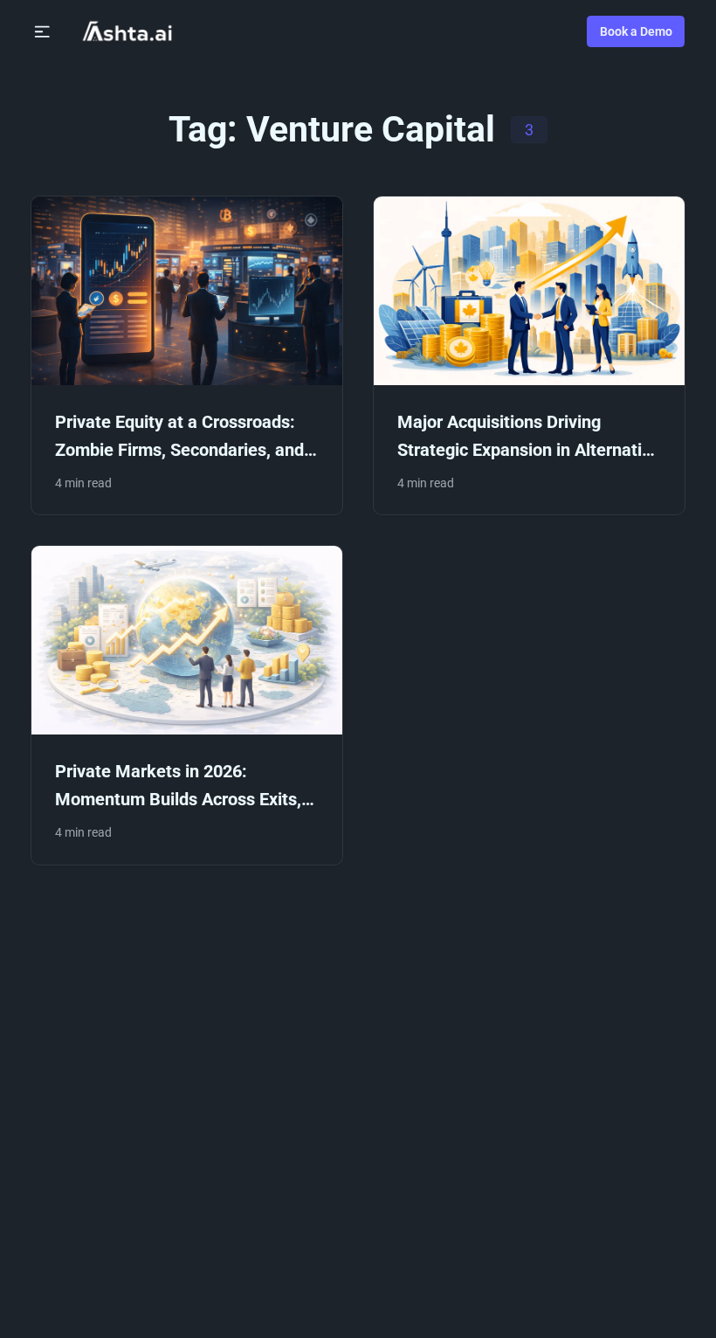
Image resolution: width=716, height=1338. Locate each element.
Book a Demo (636, 31)
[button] (42, 32)
